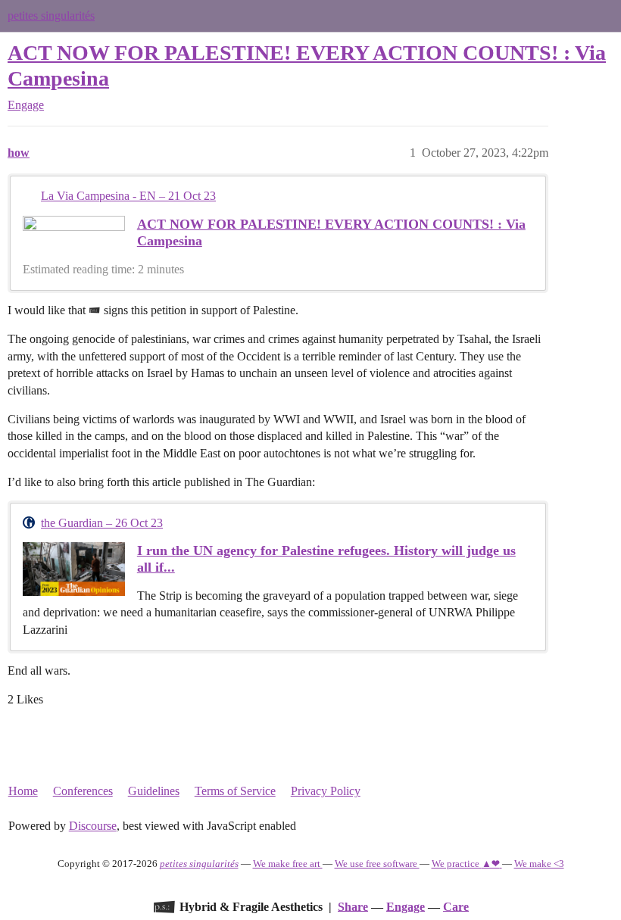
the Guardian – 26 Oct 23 (102, 522)
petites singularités (51, 15)
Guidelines (153, 790)
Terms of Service (235, 790)
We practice (466, 863)
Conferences (83, 790)
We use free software (377, 863)
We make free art (288, 863)
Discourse (93, 825)
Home (23, 790)
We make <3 (539, 863)
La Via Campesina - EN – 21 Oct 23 (128, 195)
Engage (405, 906)
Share (353, 906)
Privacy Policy (325, 790)
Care (456, 906)
